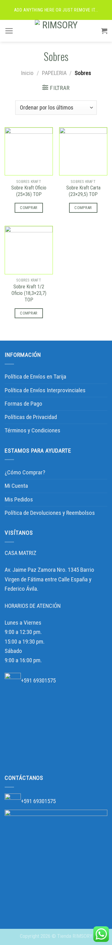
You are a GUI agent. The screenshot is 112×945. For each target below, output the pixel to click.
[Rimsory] (57, 31)
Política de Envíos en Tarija (35, 376)
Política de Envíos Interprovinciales (45, 390)
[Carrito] (104, 31)
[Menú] (9, 30)
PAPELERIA (54, 73)
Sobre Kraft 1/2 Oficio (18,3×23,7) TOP (29, 293)
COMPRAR (29, 207)
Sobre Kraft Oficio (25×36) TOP (28, 191)
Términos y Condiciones (32, 430)
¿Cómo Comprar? (25, 472)
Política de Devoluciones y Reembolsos (50, 512)
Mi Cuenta (16, 485)
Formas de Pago (23, 403)
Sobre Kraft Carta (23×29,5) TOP (83, 191)
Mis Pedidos (19, 499)
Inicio (27, 73)
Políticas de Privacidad (31, 417)
